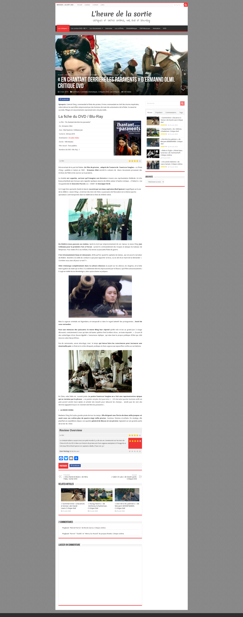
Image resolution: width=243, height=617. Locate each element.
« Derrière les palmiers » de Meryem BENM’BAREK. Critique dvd (127, 506)
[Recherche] (186, 5)
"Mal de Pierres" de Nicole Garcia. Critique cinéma (88, 528)
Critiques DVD (103, 92)
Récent (149, 112)
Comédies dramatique (88, 92)
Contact (95, 5)
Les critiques (62, 28)
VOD (164, 28)
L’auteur (87, 5)
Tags (181, 112)
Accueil (79, 5)
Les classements (95, 28)
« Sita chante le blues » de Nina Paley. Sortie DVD (76, 477)
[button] (100, 296)
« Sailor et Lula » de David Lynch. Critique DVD (124, 477)
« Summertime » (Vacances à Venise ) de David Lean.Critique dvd (73, 506)
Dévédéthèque (131, 28)
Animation (156, 28)
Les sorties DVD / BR (78, 28)
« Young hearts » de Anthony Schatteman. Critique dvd (97, 506)
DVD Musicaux (145, 28)
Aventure (68, 75)
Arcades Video (74, 138)
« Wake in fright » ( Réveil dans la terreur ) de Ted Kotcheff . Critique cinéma (171, 153)
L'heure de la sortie (121, 13)
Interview (108, 28)
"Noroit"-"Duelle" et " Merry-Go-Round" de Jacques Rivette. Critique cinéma (97, 534)
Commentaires (171, 112)
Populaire (158, 112)
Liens (102, 5)
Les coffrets (119, 28)
